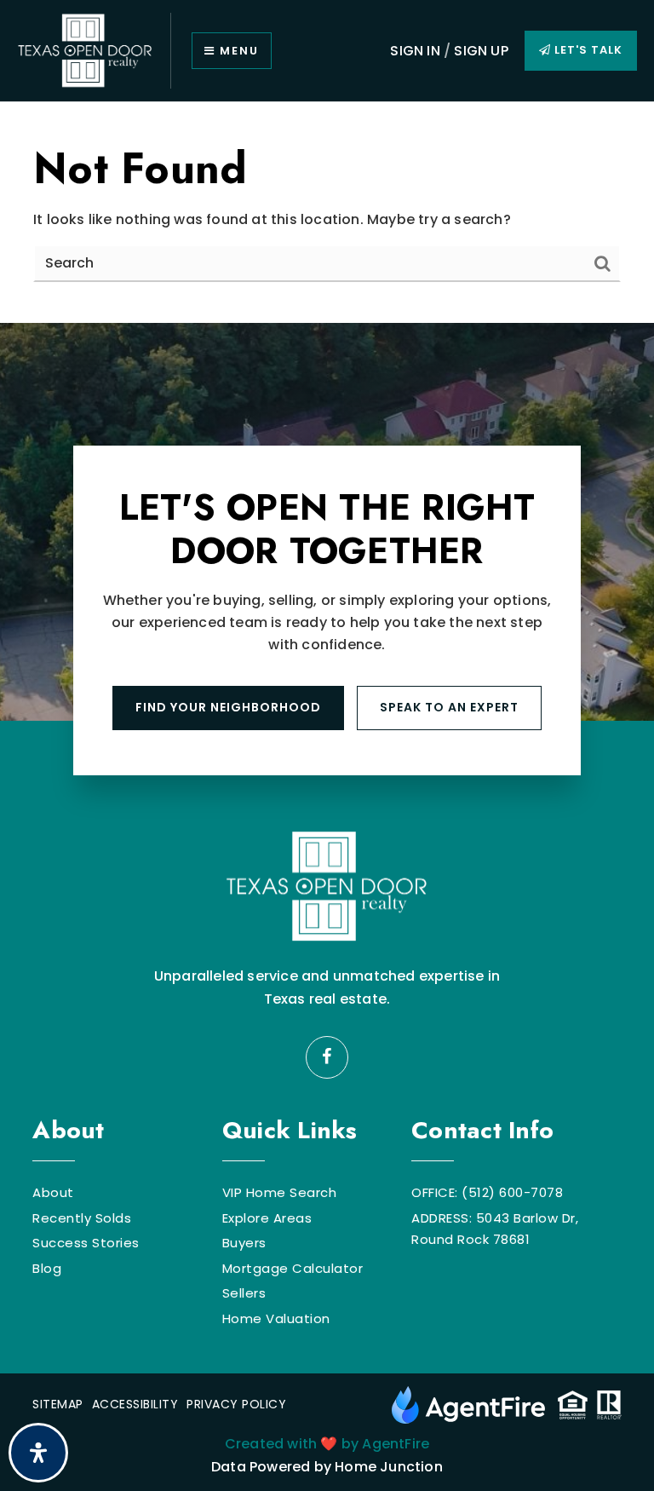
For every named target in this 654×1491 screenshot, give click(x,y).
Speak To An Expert (449, 707)
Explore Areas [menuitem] (267, 1218)
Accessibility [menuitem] (135, 1404)
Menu (237, 51)
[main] (327, 212)
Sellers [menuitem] (244, 1293)
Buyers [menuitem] (244, 1243)
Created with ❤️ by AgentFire (327, 1444)
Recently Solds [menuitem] (81, 1218)
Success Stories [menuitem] (86, 1243)
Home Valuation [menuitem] (276, 1318)
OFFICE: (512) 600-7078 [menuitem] (487, 1192)
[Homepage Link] (85, 50)
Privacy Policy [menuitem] (236, 1404)
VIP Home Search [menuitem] (279, 1192)
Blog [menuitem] (46, 1268)
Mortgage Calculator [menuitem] (293, 1268)
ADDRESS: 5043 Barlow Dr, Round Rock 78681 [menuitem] (494, 1229)
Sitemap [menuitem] (57, 1404)
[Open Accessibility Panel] (38, 1452)
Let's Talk (586, 50)
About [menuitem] (53, 1192)
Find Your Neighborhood (228, 707)
